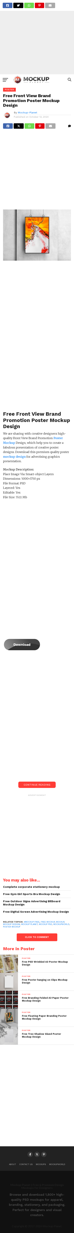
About (12, 1164)
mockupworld (61, 924)
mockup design (11, 924)
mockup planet (29, 924)
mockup (60, 922)
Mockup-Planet (27, 112)
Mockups (41, 1164)
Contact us (26, 1164)
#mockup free (32, 922)
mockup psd (45, 924)
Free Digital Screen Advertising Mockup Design (36, 911)
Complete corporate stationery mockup (31, 887)
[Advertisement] (37, 37)
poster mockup (11, 927)
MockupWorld (57, 1164)
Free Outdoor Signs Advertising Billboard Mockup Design (31, 903)
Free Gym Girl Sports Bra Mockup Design (31, 894)
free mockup (48, 922)
